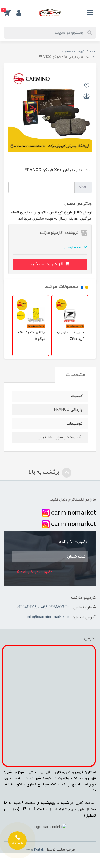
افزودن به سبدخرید (47, 264)
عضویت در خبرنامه (36, 572)
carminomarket (73, 513)
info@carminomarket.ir (48, 617)
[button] (10, 13)
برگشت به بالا (45, 472)
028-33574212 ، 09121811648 (42, 607)
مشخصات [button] (75, 375)
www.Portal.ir (35, 849)
